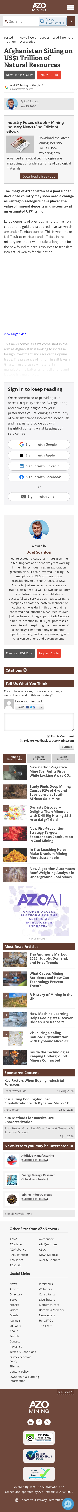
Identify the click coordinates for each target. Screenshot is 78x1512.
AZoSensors (47, 1239)
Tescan (16, 1109)
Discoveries (27, 41)
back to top (64, 1392)
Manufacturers (49, 1305)
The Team (45, 1326)
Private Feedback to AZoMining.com (49, 740)
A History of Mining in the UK (51, 996)
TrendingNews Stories (14, 758)
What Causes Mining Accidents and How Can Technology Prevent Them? (49, 979)
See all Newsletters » (19, 1214)
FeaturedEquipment (39, 758)
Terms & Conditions (23, 1352)
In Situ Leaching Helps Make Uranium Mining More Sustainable (48, 853)
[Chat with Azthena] (68, 1504)
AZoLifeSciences (49, 1260)
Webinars (45, 1289)
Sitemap (15, 1366)
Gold (33, 37)
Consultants (47, 1294)
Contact (15, 1341)
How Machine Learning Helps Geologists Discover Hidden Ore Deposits (51, 1017)
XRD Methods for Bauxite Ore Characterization (29, 1119)
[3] (15, 812)
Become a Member (51, 1310)
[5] (15, 854)
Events (14, 1315)
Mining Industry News (36, 1194)
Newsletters (47, 1315)
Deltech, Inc (19, 1091)
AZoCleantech (19, 1255)
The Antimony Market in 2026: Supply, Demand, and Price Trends (50, 958)
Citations (14, 670)
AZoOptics (16, 1260)
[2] (15, 791)
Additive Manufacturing (37, 1155)
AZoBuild (16, 1265)
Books (13, 1299)
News (23, 37)
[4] (15, 833)
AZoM (13, 1239)
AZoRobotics (18, 1249)
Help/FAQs (46, 1320)
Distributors (47, 1299)
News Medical (48, 1255)
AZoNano (16, 1244)
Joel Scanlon (39, 552)
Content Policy (19, 1371)
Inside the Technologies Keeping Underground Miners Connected (49, 1056)
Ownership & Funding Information (24, 1379)
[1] (15, 772)
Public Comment (62, 736)
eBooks (14, 1305)
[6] (15, 874)
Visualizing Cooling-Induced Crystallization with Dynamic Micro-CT (49, 1036)
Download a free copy (38, 176)
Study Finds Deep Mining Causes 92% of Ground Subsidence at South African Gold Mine (50, 792)
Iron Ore (67, 37)
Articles (15, 1289)
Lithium (11, 41)
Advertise (16, 1347)
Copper (44, 37)
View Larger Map (15, 334)
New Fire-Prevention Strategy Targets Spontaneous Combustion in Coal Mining (51, 834)
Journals (15, 1320)
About (14, 1331)
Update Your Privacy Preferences (41, 1500)
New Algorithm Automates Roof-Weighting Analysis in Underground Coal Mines (52, 872)
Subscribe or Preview (34, 1159)
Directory (16, 1294)
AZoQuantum (48, 1244)
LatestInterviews (63, 758)
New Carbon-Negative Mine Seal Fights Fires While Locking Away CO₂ (50, 771)
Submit (67, 747)
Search (14, 1336)
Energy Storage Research (38, 1175)
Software (15, 1326)
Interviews (46, 1284)
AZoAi (43, 1249)
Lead (56, 37)
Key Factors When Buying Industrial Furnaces (34, 1082)
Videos (14, 1310)
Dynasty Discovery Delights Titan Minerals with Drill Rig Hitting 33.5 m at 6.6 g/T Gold (50, 813)
